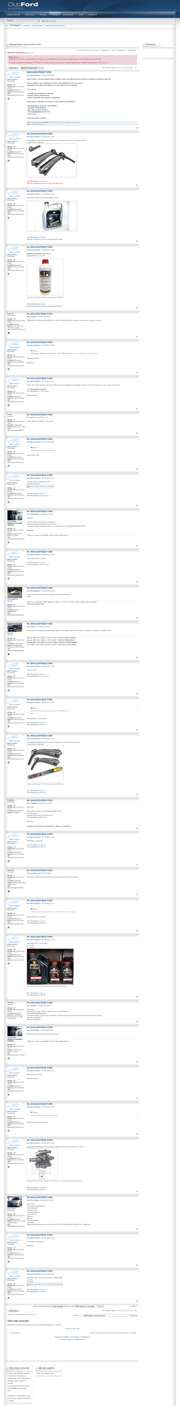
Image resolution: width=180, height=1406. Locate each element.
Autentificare (132, 50)
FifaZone (33, 317)
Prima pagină (15, 26)
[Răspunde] (13, 67)
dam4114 (33, 873)
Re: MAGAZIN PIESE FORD (40, 134)
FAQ (113, 50)
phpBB (65, 1337)
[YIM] (8, 333)
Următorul (133, 1306)
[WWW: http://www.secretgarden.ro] (8, 542)
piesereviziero (35, 75)
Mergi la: (76, 1315)
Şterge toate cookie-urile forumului (107, 1333)
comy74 (33, 627)
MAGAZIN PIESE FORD (39, 72)
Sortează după (70, 1306)
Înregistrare (121, 50)
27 (136, 67)
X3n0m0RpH (34, 514)
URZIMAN (33, 803)
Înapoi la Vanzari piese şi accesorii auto (22, 1314)
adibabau (33, 1006)
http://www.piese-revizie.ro (37, 106)
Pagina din (116, 67)
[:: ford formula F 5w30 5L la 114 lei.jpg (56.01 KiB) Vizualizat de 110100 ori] (52, 231)
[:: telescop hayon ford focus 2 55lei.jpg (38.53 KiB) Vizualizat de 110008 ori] (40, 486)
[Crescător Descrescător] (95, 1306)
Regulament (105, 50)
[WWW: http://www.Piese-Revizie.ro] (8, 98)
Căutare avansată (50, 21)
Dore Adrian (34, 1200)
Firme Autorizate (37, 25)
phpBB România (80, 1339)
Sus (137, 128)
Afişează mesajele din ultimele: (42, 1306)
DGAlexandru (20, 53)
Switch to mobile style (72, 1329)
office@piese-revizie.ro (40, 110)
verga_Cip (29, 53)
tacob (32, 417)
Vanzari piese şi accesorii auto (55, 25)
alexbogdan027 (35, 591)
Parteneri (151, 44)
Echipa (92, 1333)
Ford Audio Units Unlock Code (88, 50)
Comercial (26, 25)
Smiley (45, 122)
